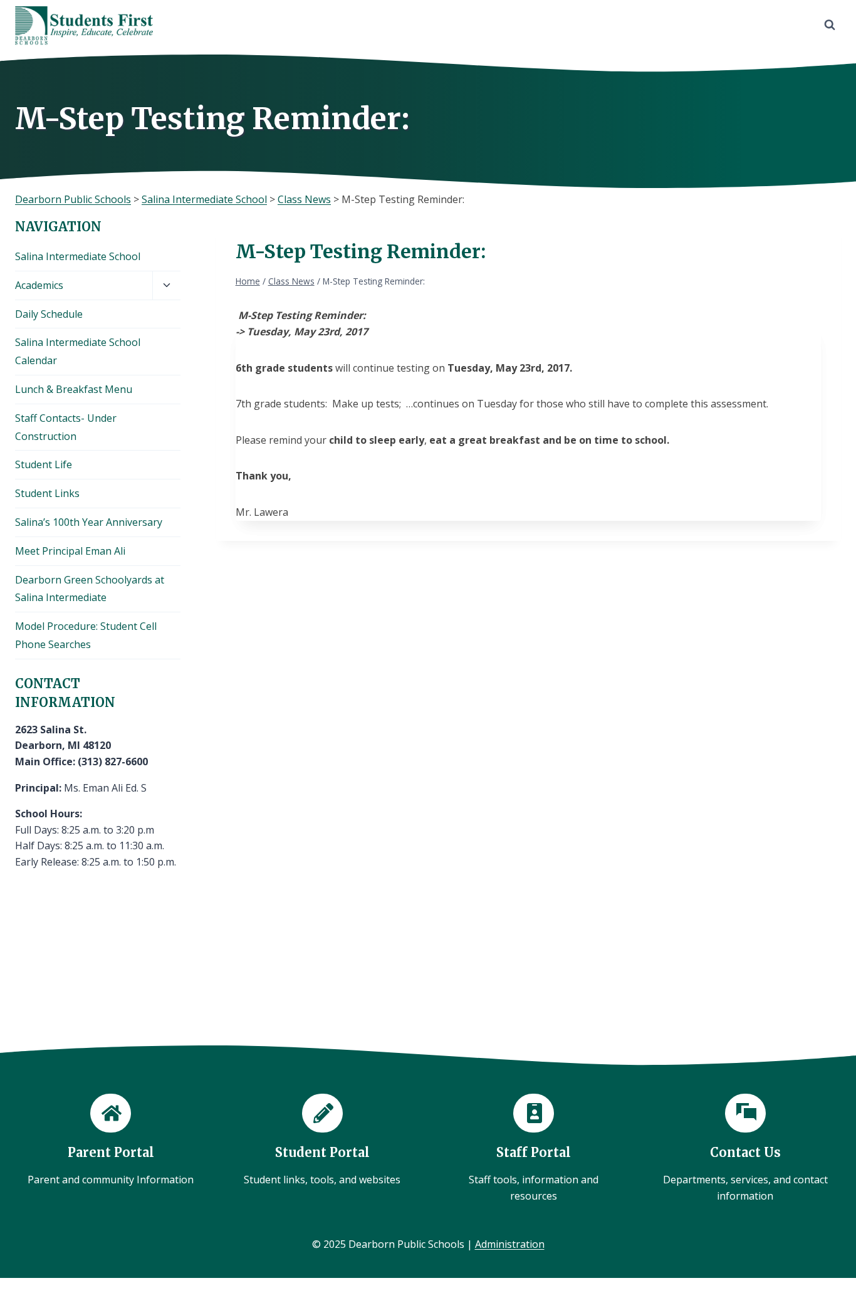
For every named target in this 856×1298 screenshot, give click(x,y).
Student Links (47, 493)
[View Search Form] (829, 25)
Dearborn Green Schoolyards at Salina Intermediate (89, 589)
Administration (510, 1244)
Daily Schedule (49, 314)
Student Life (43, 464)
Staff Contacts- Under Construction (66, 427)
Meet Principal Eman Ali (70, 551)
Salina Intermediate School (77, 256)
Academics (39, 285)
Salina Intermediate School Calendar (77, 351)
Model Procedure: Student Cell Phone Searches (86, 635)
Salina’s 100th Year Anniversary (88, 522)
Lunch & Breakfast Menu (73, 389)
